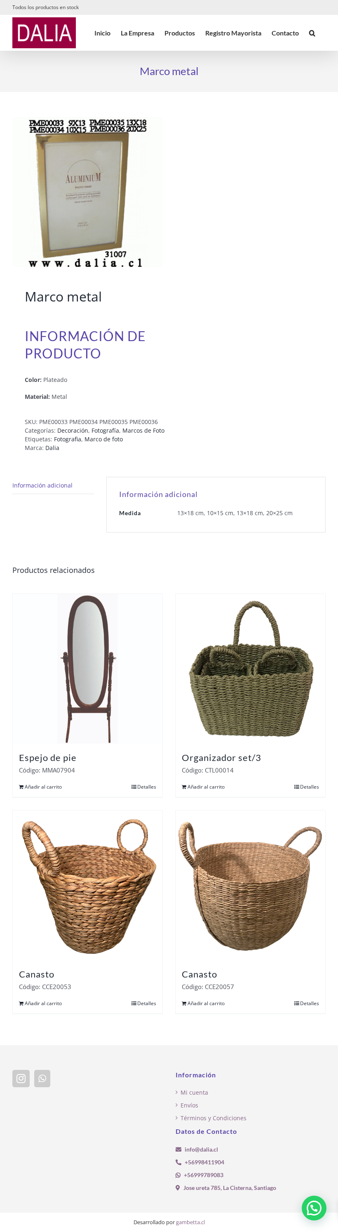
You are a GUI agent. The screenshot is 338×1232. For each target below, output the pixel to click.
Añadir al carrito (43, 786)
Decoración (72, 430)
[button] (312, 32)
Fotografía (105, 430)
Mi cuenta (194, 1092)
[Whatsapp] (42, 1078)
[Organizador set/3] (250, 669)
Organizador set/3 (221, 757)
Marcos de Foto (143, 430)
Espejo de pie (48, 757)
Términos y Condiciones (213, 1118)
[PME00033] (87, 192)
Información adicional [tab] (42, 485)
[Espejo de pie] (87, 669)
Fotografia (67, 439)
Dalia (52, 448)
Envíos (189, 1105)
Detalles (146, 786)
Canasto (36, 974)
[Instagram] (21, 1078)
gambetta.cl (190, 1222)
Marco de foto (103, 439)
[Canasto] (87, 885)
